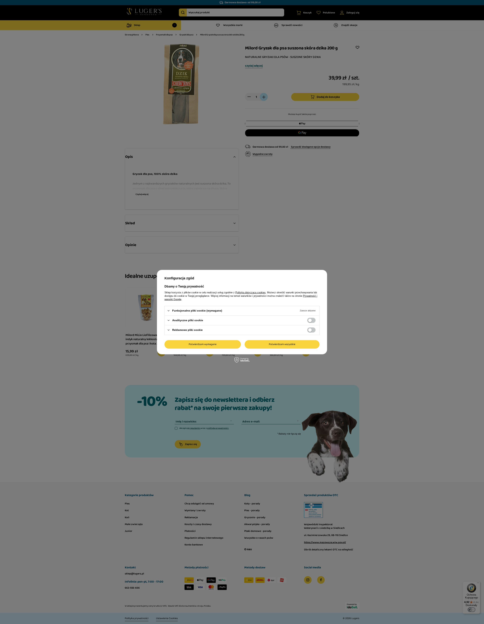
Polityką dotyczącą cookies (250, 292)
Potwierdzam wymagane (202, 344)
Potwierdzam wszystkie (282, 344)
